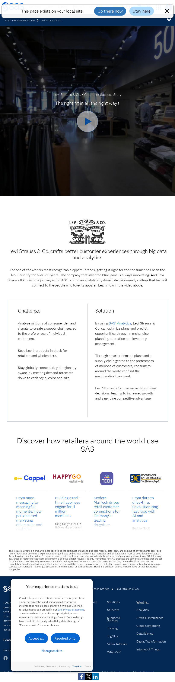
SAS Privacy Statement (71, 609)
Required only (65, 638)
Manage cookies (52, 651)
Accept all (36, 638)
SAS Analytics (120, 323)
